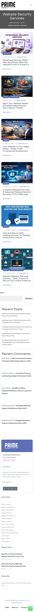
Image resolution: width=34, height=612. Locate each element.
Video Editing (5, 541)
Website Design (6, 504)
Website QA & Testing (7, 524)
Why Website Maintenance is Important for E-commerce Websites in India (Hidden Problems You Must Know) (16, 342)
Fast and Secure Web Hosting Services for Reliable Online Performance (16, 235)
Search (2, 292)
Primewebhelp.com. (22, 600)
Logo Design (5, 535)
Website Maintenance (7, 510)
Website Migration (6, 518)
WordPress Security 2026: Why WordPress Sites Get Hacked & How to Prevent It (16, 62)
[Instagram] (15, 488)
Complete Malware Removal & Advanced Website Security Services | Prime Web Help (17, 192)
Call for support (9, 457)
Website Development (8, 507)
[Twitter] (8, 488)
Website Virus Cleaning (8, 515)
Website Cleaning (6, 513)
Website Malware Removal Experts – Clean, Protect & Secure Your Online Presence (17, 278)
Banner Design (5, 538)
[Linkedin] (12, 488)
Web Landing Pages (7, 530)
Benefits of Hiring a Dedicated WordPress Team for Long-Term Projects (16, 390)
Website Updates (6, 521)
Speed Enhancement (7, 527)
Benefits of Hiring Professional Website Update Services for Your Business (12, 555)
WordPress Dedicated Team (9, 533)
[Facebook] (5, 488)
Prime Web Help (22, 57)
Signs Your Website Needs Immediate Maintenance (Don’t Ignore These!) (15, 106)
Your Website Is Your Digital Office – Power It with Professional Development (16, 149)
